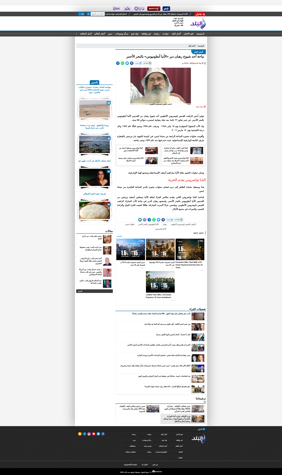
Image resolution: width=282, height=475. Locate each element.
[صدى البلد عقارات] (127, 8)
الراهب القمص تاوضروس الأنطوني (183, 224)
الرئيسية (200, 33)
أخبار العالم (100, 33)
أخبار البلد (176, 33)
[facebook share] (132, 63)
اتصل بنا (145, 464)
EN (82, 14)
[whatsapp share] (122, 63)
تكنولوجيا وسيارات (161, 452)
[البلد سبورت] (153, 8)
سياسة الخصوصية (130, 464)
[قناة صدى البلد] (166, 8)
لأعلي (200, 429)
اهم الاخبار (188, 33)
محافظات (133, 446)
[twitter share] (127, 63)
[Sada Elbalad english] (116, 8)
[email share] (118, 63)
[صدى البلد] (198, 23)
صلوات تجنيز (130, 224)
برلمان (149, 452)
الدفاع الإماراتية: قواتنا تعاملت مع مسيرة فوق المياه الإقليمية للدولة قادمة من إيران (139, 14)
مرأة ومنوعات (121, 33)
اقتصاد (181, 452)
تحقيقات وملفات (130, 452)
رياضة (156, 33)
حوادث (165, 33)
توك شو (134, 33)
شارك (137, 63)
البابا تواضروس (160, 229)
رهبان (165, 224)
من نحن (155, 464)
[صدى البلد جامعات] (139, 8)
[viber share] (144, 219)
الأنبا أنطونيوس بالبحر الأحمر (148, 224)
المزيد (80, 291)
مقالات (180, 458)
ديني (110, 33)
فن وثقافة (146, 33)
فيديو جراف (147, 446)
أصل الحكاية (86, 33)
